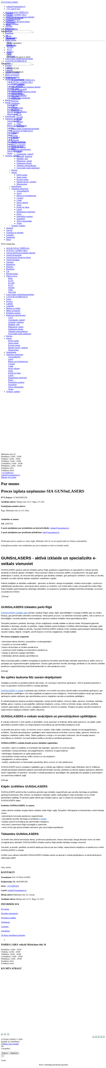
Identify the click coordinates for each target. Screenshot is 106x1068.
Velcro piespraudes (24, 221)
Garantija (10, 235)
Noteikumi (10, 237)
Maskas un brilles (12, 72)
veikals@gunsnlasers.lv (10, 475)
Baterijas (8, 31)
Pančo (19, 214)
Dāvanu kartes (11, 38)
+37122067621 (7, 473)
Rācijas (8, 100)
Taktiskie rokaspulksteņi (26, 165)
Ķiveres (8, 65)
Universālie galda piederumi (28, 168)
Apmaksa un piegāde (14, 232)
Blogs (8, 239)
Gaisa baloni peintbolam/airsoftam (19, 59)
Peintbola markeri (12, 77)
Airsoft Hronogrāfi (12, 19)
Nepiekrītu (14, 1053)
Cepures (20, 198)
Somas (14, 172)
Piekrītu (5, 1053)
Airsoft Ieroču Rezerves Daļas (17, 22)
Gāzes (7, 63)
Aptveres (9, 26)
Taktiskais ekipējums (19, 189)
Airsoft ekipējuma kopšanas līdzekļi (19, 17)
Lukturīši (9, 70)
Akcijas (9, 230)
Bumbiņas (9, 33)
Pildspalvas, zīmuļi (24, 161)
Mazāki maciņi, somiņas (26, 182)
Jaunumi (9, 228)
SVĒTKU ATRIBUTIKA (16, 15)
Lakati (19, 209)
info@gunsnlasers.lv (51, 532)
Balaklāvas (9, 28)
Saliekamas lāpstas (24, 163)
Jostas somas (22, 177)
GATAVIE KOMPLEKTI (16, 61)
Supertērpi (21, 219)
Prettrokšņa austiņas (25, 216)
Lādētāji (8, 68)
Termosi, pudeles (12, 156)
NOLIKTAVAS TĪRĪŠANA (17, 12)
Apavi (19, 193)
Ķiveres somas (22, 179)
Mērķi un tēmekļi (12, 75)
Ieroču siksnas (22, 202)
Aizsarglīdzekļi (23, 191)
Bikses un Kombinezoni (26, 196)
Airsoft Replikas (11, 24)
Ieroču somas (22, 175)
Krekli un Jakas (23, 207)
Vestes (19, 223)
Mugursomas (22, 184)
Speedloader (10, 116)
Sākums (4, 477)
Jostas (19, 205)
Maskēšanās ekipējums (26, 212)
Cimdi (19, 200)
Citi (6, 35)
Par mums (12, 477)
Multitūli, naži (22, 159)
